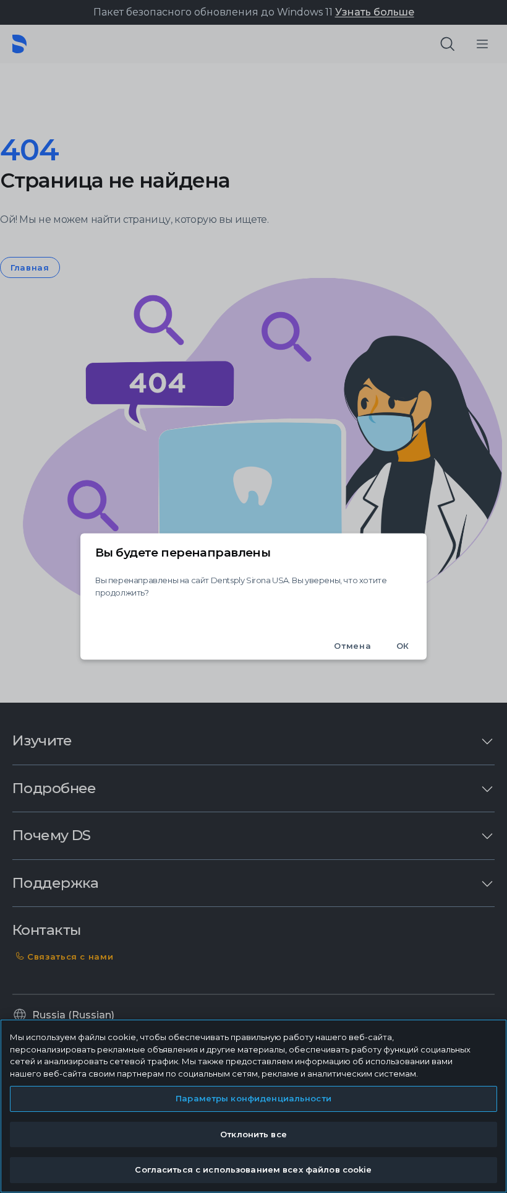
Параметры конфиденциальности (253, 1098)
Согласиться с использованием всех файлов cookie (253, 1169)
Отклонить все (253, 1134)
